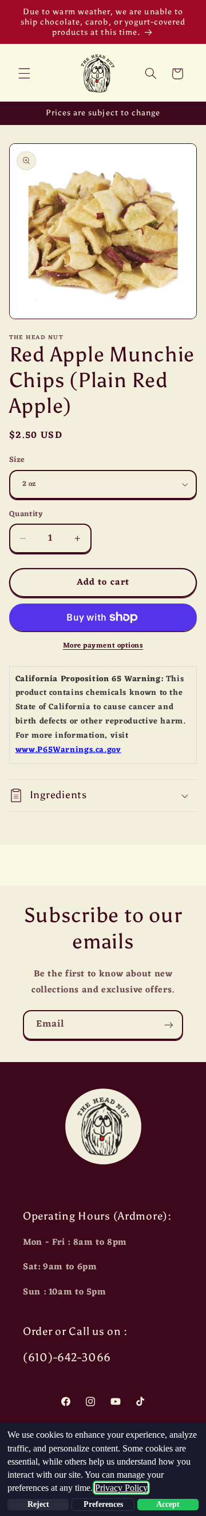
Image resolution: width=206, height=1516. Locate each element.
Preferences (103, 1504)
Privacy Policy (121, 1488)
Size (17, 460)
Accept (168, 1504)
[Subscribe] (169, 1024)
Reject (38, 1504)
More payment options (103, 646)
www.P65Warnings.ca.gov (68, 750)
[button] (24, 74)
